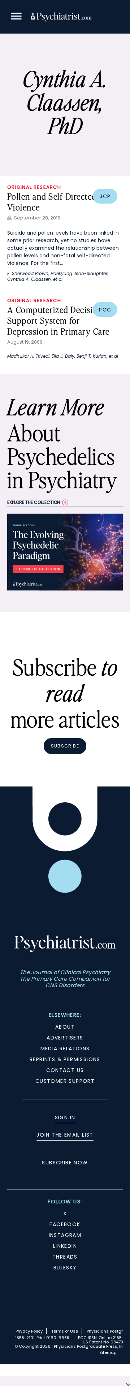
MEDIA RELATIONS (65, 1048)
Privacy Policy (29, 1331)
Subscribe (65, 746)
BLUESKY (65, 1267)
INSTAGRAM (65, 1235)
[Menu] (16, 17)
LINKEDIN (65, 1246)
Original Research (34, 187)
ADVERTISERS (65, 1037)
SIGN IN (65, 1117)
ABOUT (65, 1026)
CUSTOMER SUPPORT (65, 1081)
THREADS (65, 1256)
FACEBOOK (64, 1224)
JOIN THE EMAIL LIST (65, 1134)
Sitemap (107, 1352)
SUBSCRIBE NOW (65, 1162)
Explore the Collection (33, 502)
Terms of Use (64, 1331)
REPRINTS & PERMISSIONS (65, 1059)
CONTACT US (65, 1070)
